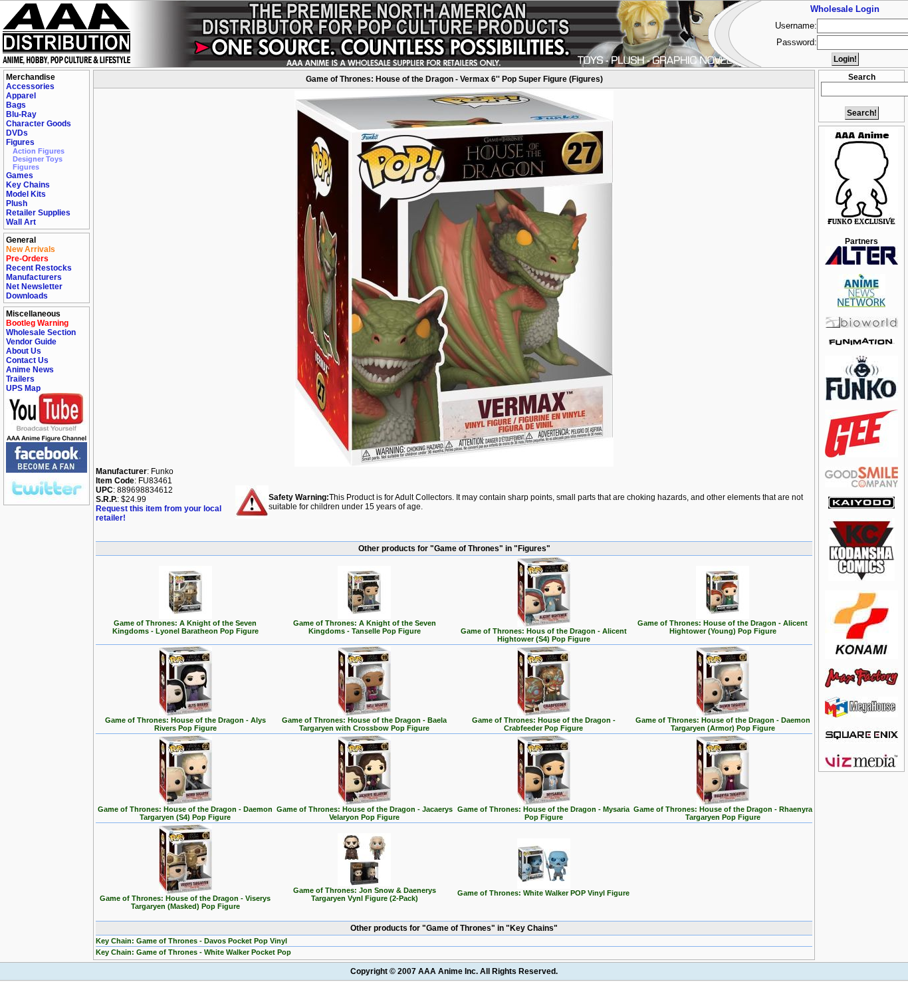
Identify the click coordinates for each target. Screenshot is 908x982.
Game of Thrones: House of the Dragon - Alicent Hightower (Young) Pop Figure (722, 627)
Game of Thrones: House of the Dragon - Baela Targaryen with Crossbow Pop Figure (364, 724)
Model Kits (26, 194)
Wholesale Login (844, 9)
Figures (20, 142)
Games (19, 175)
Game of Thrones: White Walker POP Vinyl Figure (543, 893)
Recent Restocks (39, 268)
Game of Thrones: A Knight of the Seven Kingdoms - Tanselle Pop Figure (364, 627)
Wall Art (21, 222)
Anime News (30, 369)
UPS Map (23, 388)
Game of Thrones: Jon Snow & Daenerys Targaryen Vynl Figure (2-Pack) (364, 894)
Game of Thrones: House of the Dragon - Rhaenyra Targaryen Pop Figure (722, 813)
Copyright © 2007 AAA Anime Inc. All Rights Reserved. (454, 971)
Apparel (21, 95)
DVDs (17, 133)
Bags (16, 105)
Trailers (20, 379)
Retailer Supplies (38, 212)
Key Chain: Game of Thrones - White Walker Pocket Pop (193, 952)
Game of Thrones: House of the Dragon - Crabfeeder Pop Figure (544, 724)
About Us (23, 351)
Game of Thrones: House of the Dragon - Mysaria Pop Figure (543, 813)
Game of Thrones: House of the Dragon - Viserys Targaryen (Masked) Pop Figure (185, 902)
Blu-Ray (21, 114)
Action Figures (38, 151)
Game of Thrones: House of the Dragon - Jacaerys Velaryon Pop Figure (365, 813)
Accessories (30, 86)
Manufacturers (34, 277)
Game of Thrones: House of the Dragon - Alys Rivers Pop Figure (185, 724)
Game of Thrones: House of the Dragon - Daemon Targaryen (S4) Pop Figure (185, 813)
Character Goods (38, 123)
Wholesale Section (41, 332)
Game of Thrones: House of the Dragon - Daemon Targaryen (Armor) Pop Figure (722, 724)
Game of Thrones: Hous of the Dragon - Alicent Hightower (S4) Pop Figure (544, 635)
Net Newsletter (34, 286)
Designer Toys (37, 159)
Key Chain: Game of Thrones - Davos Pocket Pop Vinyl (191, 941)
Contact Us (27, 360)
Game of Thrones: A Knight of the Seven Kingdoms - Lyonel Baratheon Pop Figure (185, 627)
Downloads (27, 296)
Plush (16, 203)
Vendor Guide (31, 341)
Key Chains (28, 184)
